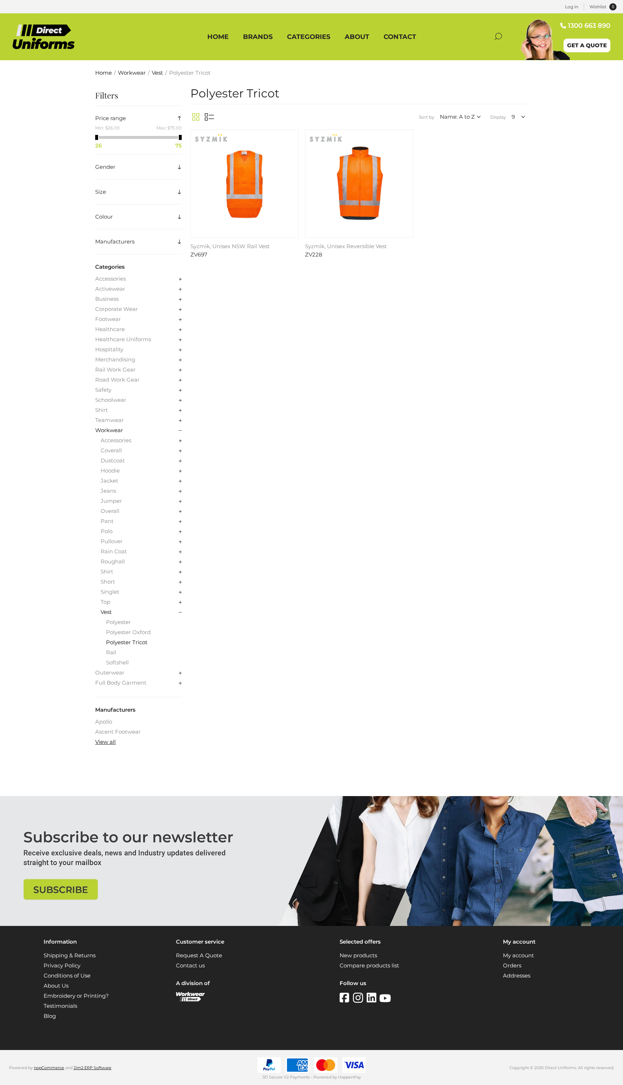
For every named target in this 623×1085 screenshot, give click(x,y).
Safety (103, 390)
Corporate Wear (116, 309)
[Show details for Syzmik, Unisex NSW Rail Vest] (244, 183)
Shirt (101, 410)
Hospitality (109, 349)
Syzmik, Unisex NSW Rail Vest (230, 246)
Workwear (109, 430)
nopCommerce (49, 1067)
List (209, 116)
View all (105, 742)
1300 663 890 (589, 26)
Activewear (110, 289)
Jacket (109, 481)
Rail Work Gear (115, 369)
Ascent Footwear (118, 732)
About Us (56, 986)
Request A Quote (199, 955)
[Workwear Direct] (190, 999)
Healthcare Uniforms (123, 339)
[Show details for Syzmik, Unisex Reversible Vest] (359, 183)
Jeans (108, 491)
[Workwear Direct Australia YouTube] (385, 997)
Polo (106, 531)
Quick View (292, 137)
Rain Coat (114, 551)
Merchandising (115, 359)
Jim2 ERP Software (92, 1067)
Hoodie (110, 470)
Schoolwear (110, 400)
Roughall (113, 561)
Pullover (112, 541)
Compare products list (369, 965)
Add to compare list (292, 147)
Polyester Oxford (128, 632)
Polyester (118, 622)
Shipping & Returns (70, 955)
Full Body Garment (120, 683)
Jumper (111, 501)
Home (103, 73)
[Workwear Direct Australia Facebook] (346, 997)
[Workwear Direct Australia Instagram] (360, 997)
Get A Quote (587, 45)
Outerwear (109, 672)
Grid (195, 116)
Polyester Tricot (126, 642)
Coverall (111, 450)
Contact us (190, 965)
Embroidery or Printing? (76, 996)
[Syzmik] (211, 140)
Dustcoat (113, 460)
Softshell (117, 662)
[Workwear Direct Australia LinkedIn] (373, 997)
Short (108, 582)
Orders (512, 965)
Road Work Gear (117, 380)
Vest (106, 612)
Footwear (108, 319)
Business (107, 299)
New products (358, 955)
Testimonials (60, 1006)
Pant (107, 521)
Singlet (110, 592)
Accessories (110, 279)
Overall (110, 511)
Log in (571, 6)
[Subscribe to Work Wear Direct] (311, 924)
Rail (111, 652)
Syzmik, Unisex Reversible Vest (346, 246)
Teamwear (109, 420)
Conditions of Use (67, 975)
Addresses (516, 975)
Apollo (103, 722)
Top (105, 602)
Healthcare (110, 329)
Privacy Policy (62, 965)
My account (518, 955)
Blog (50, 1016)
